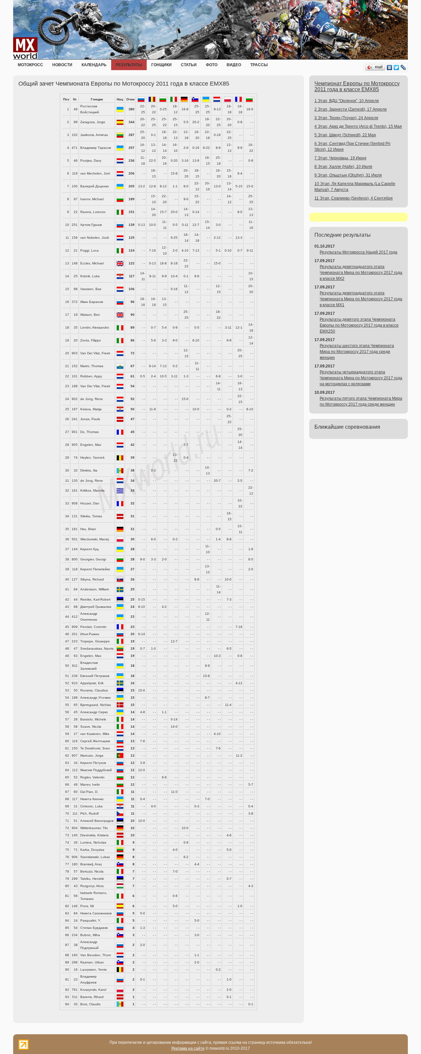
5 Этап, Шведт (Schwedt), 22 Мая (345, 135)
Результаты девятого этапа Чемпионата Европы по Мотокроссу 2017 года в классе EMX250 (359, 325)
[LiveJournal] (403, 67)
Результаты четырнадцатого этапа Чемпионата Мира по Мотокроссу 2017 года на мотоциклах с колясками (361, 378)
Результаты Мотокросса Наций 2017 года (358, 252)
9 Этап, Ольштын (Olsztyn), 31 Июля (348, 175)
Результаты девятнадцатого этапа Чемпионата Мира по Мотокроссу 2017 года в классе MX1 (361, 299)
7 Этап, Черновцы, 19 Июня (340, 158)
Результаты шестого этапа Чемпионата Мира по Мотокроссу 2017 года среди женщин (357, 351)
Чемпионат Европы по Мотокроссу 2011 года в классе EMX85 (357, 86)
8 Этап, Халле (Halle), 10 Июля (343, 166)
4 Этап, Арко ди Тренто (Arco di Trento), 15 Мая (358, 126)
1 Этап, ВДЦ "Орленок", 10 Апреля (346, 100)
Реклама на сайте (188, 1048)
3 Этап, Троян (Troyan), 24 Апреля (346, 118)
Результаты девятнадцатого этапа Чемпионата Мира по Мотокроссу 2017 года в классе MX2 (361, 272)
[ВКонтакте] (389, 67)
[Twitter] (396, 67)
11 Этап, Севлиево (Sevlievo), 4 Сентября (353, 198)
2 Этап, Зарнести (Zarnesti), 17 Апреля (350, 109)
